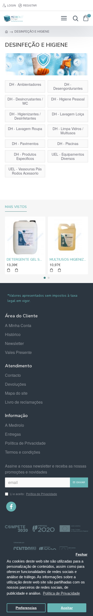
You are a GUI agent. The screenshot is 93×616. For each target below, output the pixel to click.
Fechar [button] (81, 554)
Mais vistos (16, 207)
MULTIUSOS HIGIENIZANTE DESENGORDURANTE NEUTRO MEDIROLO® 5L (68, 259)
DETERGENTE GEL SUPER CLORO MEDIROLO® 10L (25, 259)
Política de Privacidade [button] (61, 593)
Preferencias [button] (26, 608)
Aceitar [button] (67, 608)
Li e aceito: (33, 494)
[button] (45, 278)
